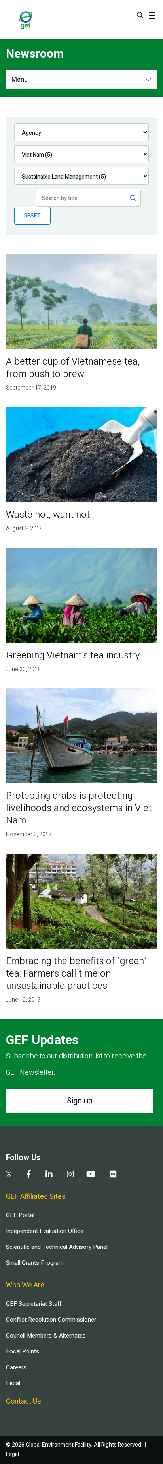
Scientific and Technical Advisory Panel (57, 1247)
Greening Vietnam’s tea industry (73, 655)
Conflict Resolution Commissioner (51, 1319)
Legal (13, 1383)
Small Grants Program (35, 1262)
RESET (32, 216)
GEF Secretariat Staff (33, 1303)
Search (140, 15)
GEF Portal (20, 1215)
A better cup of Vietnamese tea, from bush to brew (73, 368)
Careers (16, 1367)
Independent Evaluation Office (44, 1231)
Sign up (80, 1101)
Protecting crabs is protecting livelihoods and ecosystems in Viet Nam (79, 808)
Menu (19, 79)
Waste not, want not (48, 515)
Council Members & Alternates (46, 1335)
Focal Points (22, 1351)
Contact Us (23, 1401)
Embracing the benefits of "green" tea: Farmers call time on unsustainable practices (76, 973)
